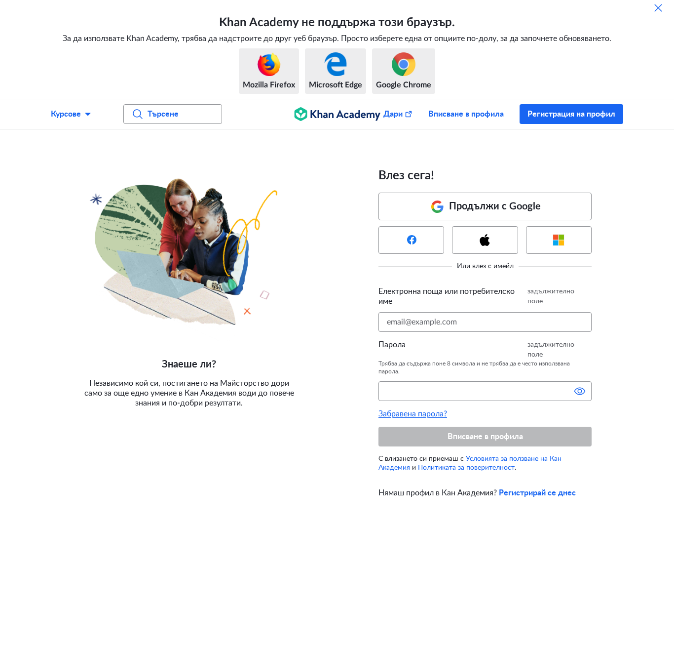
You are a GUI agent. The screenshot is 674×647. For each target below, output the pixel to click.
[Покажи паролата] (580, 391)
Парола (392, 345)
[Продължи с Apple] (485, 240)
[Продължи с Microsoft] (559, 240)
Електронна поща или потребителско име (446, 296)
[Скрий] (658, 8)
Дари (393, 114)
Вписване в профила (466, 114)
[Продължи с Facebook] (411, 240)
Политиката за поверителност (466, 467)
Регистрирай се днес (537, 493)
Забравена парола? (412, 414)
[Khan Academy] (337, 114)
